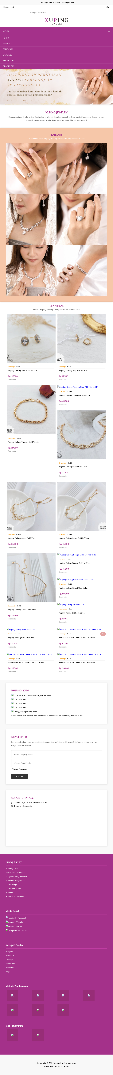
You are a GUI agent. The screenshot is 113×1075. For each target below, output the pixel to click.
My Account (8, 7)
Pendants (31, 219)
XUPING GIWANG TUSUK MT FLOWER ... (78, 662)
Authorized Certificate (15, 896)
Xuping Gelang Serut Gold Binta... (22, 609)
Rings (31, 168)
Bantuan (9, 892)
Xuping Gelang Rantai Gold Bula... (73, 588)
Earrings (82, 168)
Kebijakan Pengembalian (16, 876)
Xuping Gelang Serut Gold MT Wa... (74, 538)
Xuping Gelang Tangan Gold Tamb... (23, 442)
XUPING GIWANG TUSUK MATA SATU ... (78, 637)
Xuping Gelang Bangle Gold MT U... (74, 563)
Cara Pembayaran (13, 888)
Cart (108, 7)
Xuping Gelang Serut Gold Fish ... (22, 538)
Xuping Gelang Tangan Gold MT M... (75, 395)
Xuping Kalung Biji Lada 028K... (21, 637)
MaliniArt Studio (62, 1066)
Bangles (82, 219)
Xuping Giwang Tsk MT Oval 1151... (23, 370)
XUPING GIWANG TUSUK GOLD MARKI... (27, 662)
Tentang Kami (12, 868)
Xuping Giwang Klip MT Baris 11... (73, 370)
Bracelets (82, 270)
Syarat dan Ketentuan (15, 872)
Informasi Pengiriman (15, 880)
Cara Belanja (11, 884)
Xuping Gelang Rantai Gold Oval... (73, 466)
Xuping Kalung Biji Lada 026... (72, 613)
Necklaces (31, 270)
